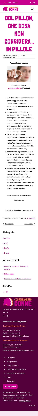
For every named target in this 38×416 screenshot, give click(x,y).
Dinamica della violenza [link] (16, 369)
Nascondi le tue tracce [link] (16, 373)
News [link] (9, 377)
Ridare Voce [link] (9, 274)
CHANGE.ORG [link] (31, 218)
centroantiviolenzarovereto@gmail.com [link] (18, 350)
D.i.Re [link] (6, 248)
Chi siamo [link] (11, 358)
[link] (30, 2)
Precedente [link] (9, 224)
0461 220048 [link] (12, 3)
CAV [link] (6, 243)
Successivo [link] (29, 224)
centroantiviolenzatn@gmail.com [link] (16, 336)
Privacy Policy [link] (25, 401)
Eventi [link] (6, 253)
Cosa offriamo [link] (12, 365)
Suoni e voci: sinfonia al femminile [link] (17, 279)
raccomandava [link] (14, 88)
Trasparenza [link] (12, 362)
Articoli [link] (12, 57)
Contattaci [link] (11, 381)
